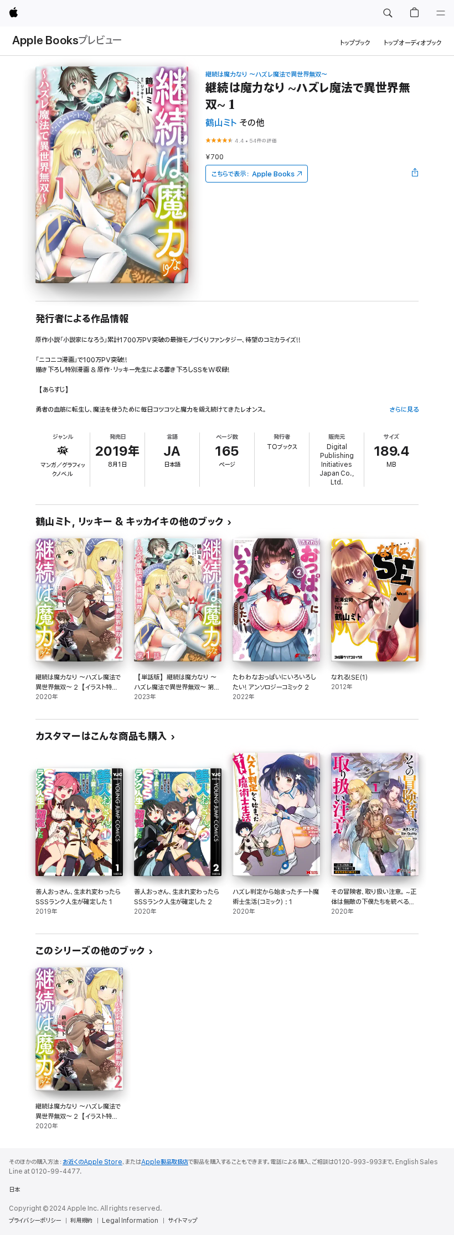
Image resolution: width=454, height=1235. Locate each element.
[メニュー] (440, 13)
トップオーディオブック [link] (413, 43)
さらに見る (404, 409)
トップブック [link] (355, 43)
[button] (387, 13)
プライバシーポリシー (35, 1220)
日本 (14, 1190)
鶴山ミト (221, 123)
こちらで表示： (253, 174)
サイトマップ (182, 1220)
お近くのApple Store (92, 1162)
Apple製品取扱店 (164, 1162)
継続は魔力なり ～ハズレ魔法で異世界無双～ (266, 74)
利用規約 (81, 1220)
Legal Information (130, 1220)
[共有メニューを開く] (415, 173)
